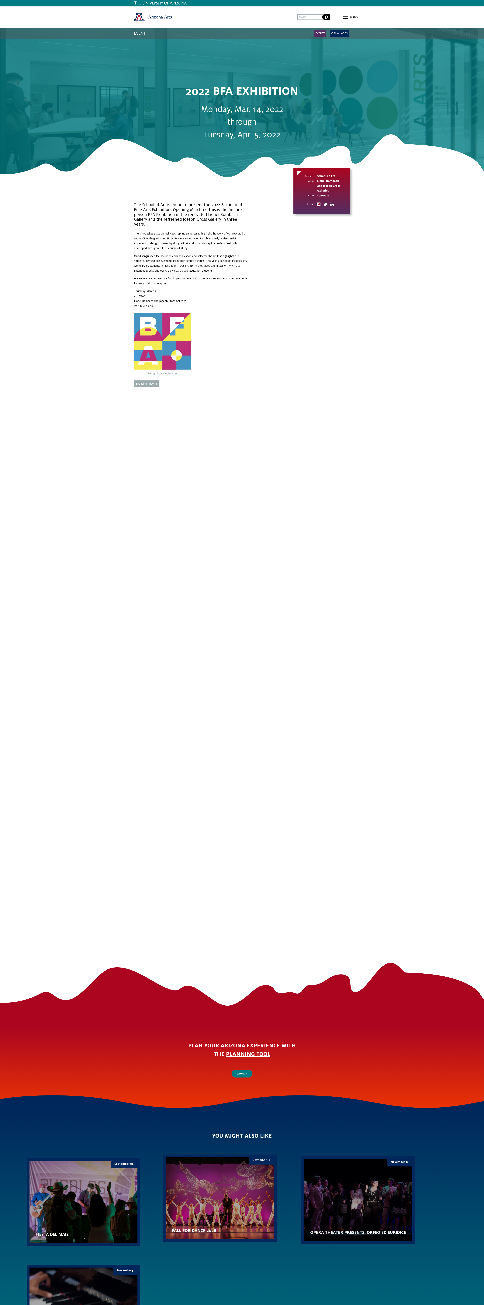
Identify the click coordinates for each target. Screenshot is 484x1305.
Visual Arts (339, 33)
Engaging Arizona (146, 383)
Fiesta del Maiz (83, 1202)
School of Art (326, 176)
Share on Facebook (318, 204)
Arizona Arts (153, 17)
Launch (242, 1073)
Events (320, 33)
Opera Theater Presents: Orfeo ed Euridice (358, 1200)
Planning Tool (248, 1054)
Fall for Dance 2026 (220, 1198)
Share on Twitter (325, 204)
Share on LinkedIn (332, 204)
